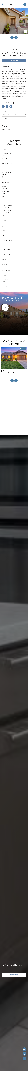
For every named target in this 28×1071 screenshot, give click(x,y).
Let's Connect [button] (14, 974)
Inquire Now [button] (14, 60)
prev (12, 37)
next (16, 37)
